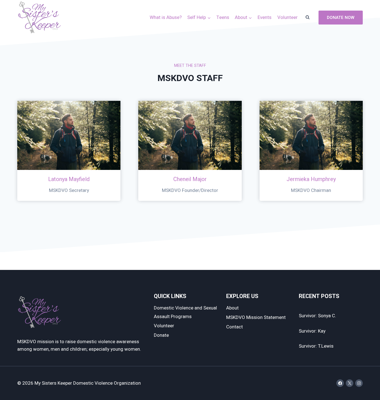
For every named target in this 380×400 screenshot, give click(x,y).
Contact (234, 326)
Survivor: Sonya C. (317, 315)
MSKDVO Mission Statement (256, 317)
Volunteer (287, 17)
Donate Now (340, 17)
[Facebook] (340, 383)
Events (265, 17)
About (232, 307)
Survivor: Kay (312, 331)
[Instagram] (359, 383)
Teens (222, 17)
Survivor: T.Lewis (316, 346)
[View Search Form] (307, 17)
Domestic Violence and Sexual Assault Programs (185, 312)
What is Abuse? (166, 17)
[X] (349, 383)
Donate (161, 335)
